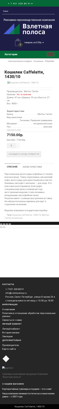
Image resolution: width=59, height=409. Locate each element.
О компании (8, 309)
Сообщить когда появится (24, 154)
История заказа (10, 332)
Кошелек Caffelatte (22, 215)
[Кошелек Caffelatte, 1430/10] (29, 82)
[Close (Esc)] (1, 224)
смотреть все (14, 130)
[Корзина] (47, 3)
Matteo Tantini (31, 91)
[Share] (4, 224)
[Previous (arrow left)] (1, 227)
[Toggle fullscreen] (7, 224)
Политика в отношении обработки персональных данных (29, 314)
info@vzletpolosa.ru (16, 293)
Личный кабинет (11, 329)
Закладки (7, 336)
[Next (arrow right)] (4, 227)
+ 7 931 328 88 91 (14, 289)
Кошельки (17, 218)
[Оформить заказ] (51, 3)
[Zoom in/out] (10, 224)
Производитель (10, 345)
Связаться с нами (12, 320)
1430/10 (37, 215)
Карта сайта (9, 349)
